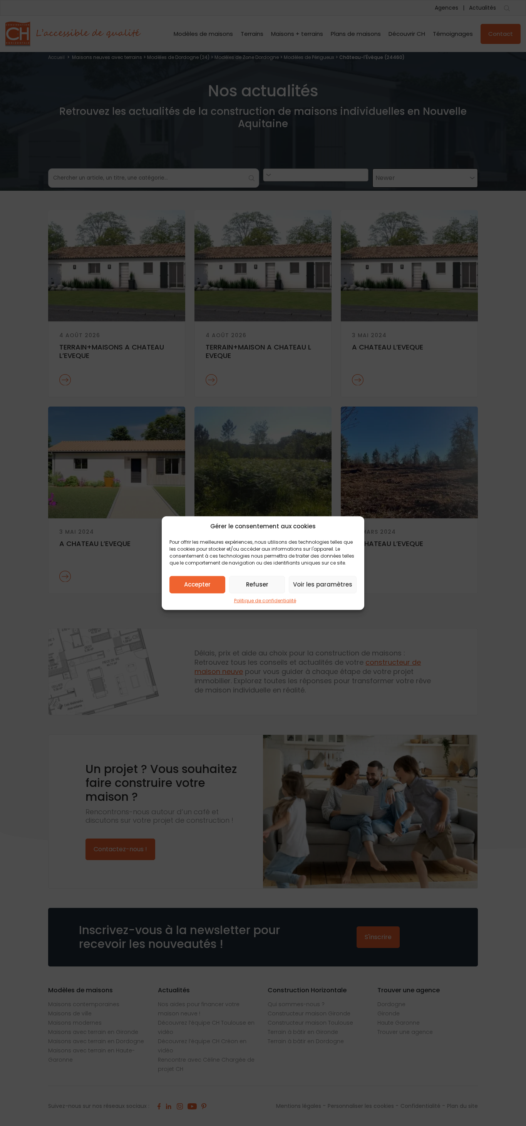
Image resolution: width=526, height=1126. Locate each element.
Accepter (197, 584)
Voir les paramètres (322, 584)
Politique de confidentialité (265, 600)
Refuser (257, 584)
